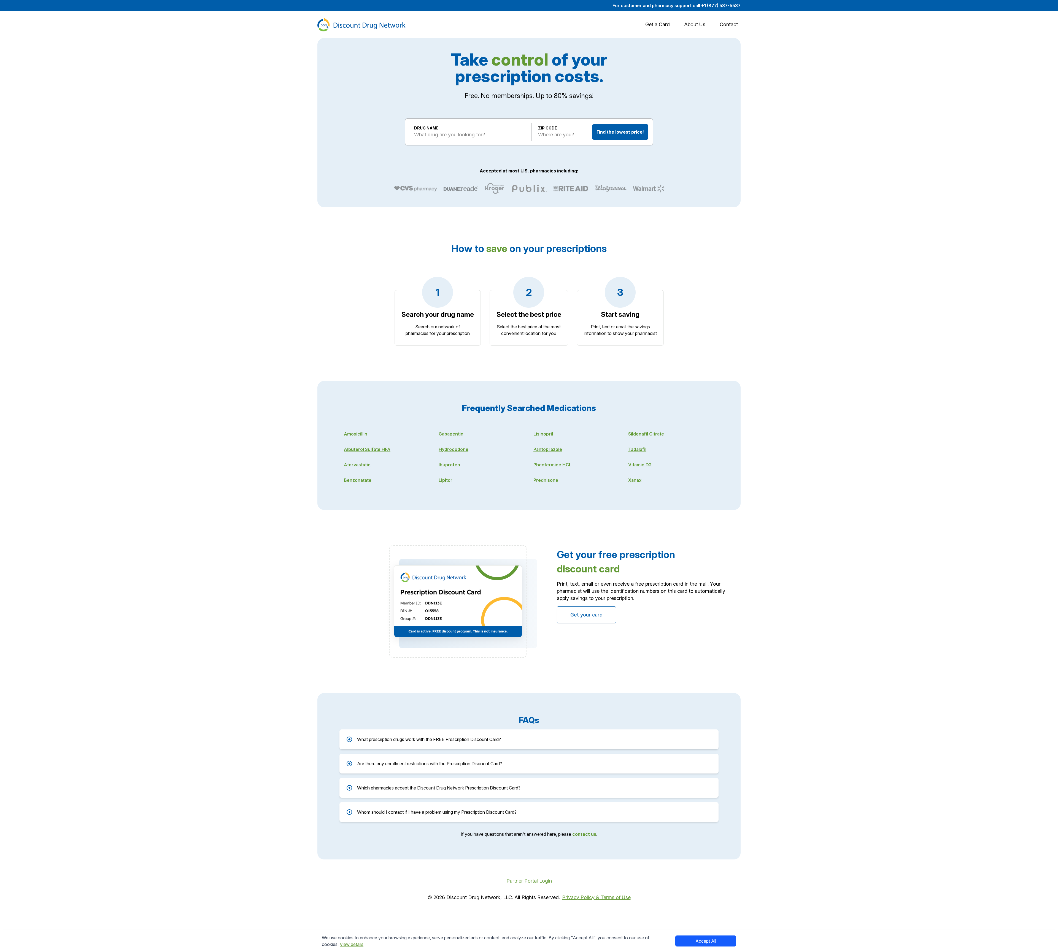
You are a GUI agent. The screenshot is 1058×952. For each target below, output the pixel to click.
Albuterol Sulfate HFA (367, 449)
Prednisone (545, 480)
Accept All (705, 941)
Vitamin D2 (640, 464)
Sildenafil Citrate (646, 434)
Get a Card (657, 24)
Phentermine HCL (552, 464)
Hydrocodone (453, 449)
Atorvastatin (357, 464)
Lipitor (445, 480)
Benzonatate (357, 480)
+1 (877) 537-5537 (721, 5)
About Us (694, 24)
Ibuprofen (449, 464)
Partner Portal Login (529, 881)
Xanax (634, 480)
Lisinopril (543, 434)
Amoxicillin (355, 434)
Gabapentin (451, 434)
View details (351, 944)
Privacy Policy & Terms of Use (596, 897)
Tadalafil (637, 449)
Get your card (586, 615)
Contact (729, 24)
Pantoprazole (547, 449)
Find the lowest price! (620, 132)
